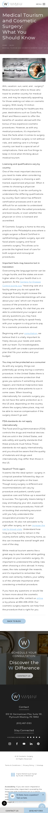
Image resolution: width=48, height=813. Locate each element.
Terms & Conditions (13, 765)
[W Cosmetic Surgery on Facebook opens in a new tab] (17, 744)
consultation (30, 333)
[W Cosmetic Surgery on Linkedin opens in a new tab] (31, 744)
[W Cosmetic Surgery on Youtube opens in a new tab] (24, 744)
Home (4, 45)
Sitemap (40, 765)
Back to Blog (14, 621)
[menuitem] (10, 744)
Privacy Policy (28, 765)
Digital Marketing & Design (26, 775)
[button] (4, 803)
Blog (12, 45)
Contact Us (24, 675)
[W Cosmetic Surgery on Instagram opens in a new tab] (10, 744)
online (40, 598)
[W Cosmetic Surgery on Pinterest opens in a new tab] (38, 744)
